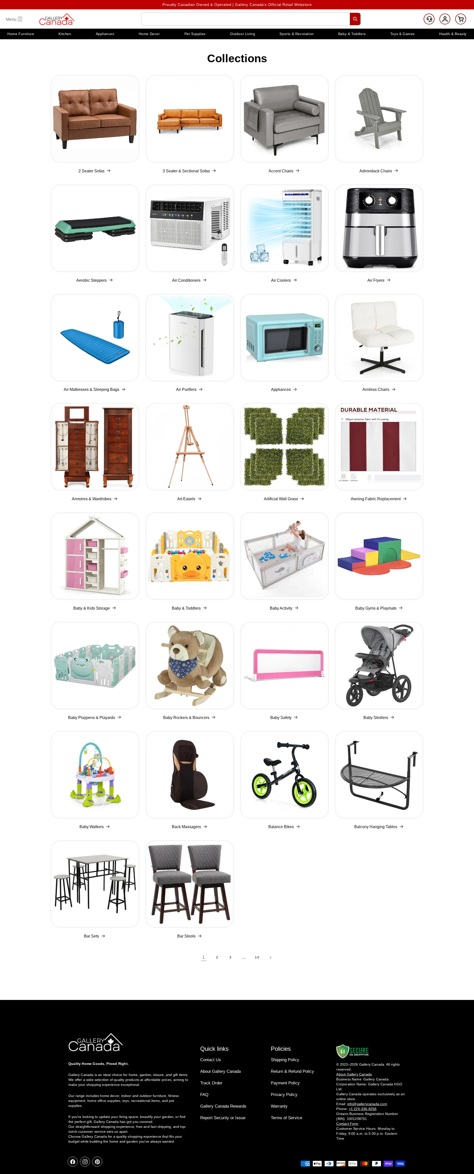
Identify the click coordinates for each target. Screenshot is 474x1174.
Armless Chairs (375, 389)
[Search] (355, 19)
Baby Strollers (375, 718)
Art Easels (186, 499)
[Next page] (270, 957)
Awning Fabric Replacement (376, 499)
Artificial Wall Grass (281, 499)
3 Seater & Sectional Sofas (186, 171)
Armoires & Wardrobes (91, 499)
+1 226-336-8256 (363, 1109)
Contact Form (347, 1124)
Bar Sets (91, 936)
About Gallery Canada (220, 1071)
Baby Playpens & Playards (91, 718)
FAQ (204, 1094)
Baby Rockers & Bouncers (186, 718)
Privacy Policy (284, 1094)
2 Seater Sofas (91, 171)
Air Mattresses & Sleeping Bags (91, 389)
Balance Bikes (281, 827)
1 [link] (203, 957)
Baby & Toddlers (186, 608)
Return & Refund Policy (292, 1071)
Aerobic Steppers (91, 280)
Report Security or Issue (222, 1117)
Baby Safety (281, 718)
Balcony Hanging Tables (375, 827)
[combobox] (251, 19)
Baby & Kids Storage (91, 608)
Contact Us (210, 1059)
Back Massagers (186, 827)
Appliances (281, 389)
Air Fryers (375, 280)
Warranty (279, 1106)
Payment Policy (285, 1083)
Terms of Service (286, 1117)
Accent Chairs (281, 171)
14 (257, 957)
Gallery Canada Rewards (223, 1106)
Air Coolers (281, 280)
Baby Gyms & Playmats (375, 608)
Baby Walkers (91, 827)
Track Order (211, 1083)
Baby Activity (281, 608)
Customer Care (429, 19)
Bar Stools (186, 936)
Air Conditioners (186, 280)
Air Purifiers (186, 389)
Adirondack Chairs (375, 171)
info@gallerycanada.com (367, 1104)
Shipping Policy (285, 1059)
